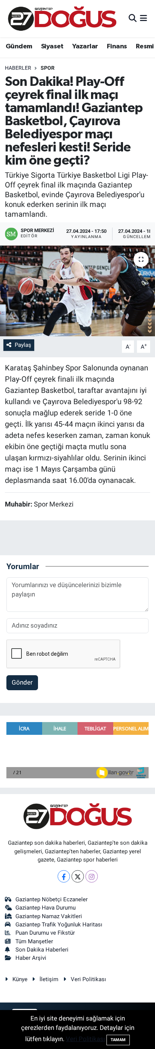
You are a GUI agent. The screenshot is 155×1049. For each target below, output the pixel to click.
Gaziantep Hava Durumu (45, 907)
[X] (77, 876)
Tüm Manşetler (34, 941)
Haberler (18, 68)
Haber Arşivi (30, 958)
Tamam (118, 1039)
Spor (48, 68)
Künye (19, 979)
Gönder (22, 682)
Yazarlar (85, 46)
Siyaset (52, 46)
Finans (117, 46)
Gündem (19, 46)
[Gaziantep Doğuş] (62, 18)
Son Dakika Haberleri (41, 949)
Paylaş (23, 345)
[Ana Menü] (143, 18)
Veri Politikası (88, 979)
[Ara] (133, 18)
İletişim (49, 979)
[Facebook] (64, 876)
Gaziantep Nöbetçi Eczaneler (51, 899)
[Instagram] (91, 876)
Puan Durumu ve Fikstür (45, 932)
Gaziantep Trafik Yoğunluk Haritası (58, 924)
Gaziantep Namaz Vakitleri (48, 916)
